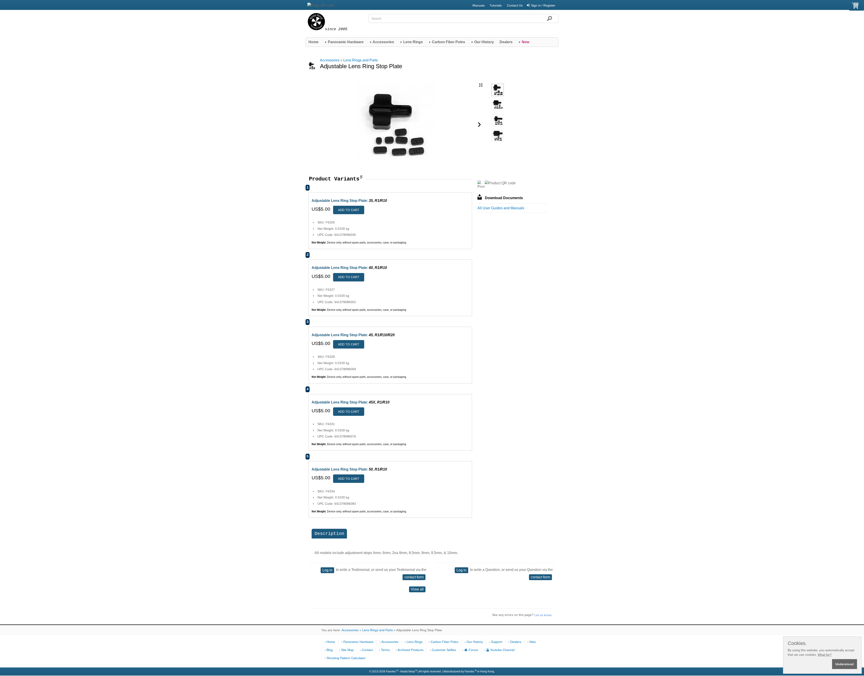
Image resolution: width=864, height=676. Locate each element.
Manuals (478, 5)
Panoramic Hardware (344, 42)
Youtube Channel (502, 650)
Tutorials (496, 5)
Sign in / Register (543, 5)
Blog (329, 650)
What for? (825, 654)
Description (329, 533)
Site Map (347, 650)
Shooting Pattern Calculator (346, 658)
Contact (367, 650)
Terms (385, 650)
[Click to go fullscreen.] (481, 85)
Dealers (506, 42)
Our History (482, 42)
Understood (844, 664)
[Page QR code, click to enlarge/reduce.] (321, 5)
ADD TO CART (348, 210)
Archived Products (410, 650)
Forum (473, 650)
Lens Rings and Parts (360, 60)
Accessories (381, 42)
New (532, 642)
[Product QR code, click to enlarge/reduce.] (500, 183)
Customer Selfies (444, 650)
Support (496, 642)
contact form (414, 577)
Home (313, 42)
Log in (327, 570)
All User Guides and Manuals (500, 208)
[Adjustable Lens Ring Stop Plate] (497, 90)
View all (417, 589)
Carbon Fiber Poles (446, 42)
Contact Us (515, 5)
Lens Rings (411, 42)
